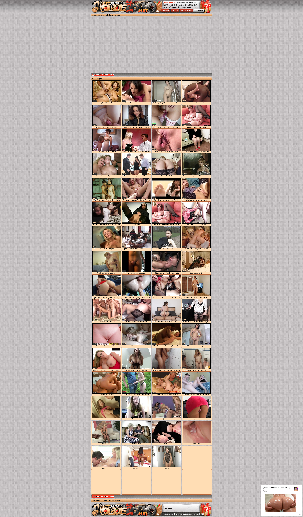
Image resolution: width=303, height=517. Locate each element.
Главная (175, 11)
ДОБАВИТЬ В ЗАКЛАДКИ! (103, 75)
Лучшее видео (186, 11)
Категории (165, 11)
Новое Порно (170, 2)
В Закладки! (198, 11)
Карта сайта (169, 508)
